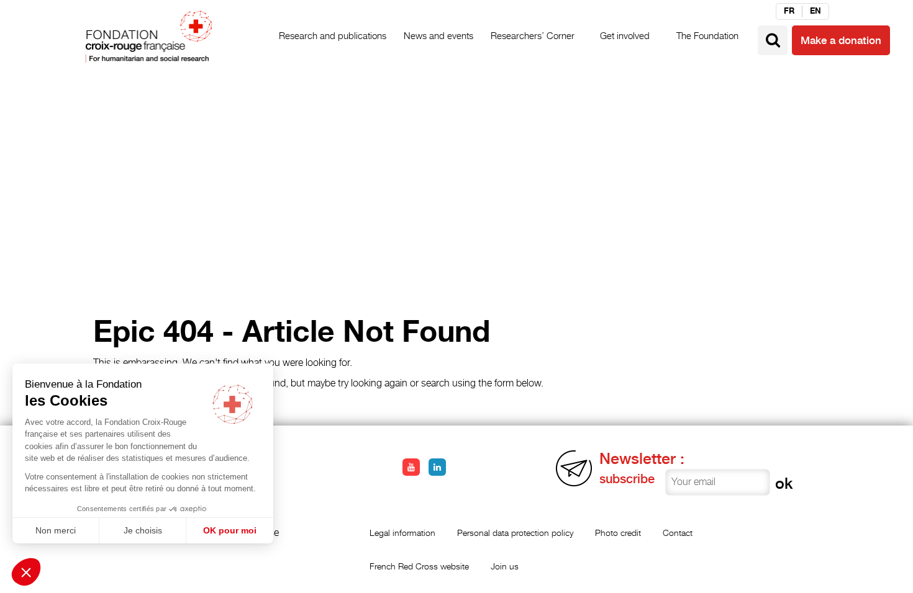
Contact (678, 532)
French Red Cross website (419, 566)
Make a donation (841, 40)
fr (789, 11)
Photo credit (618, 532)
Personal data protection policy (515, 532)
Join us (505, 566)
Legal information (402, 532)
